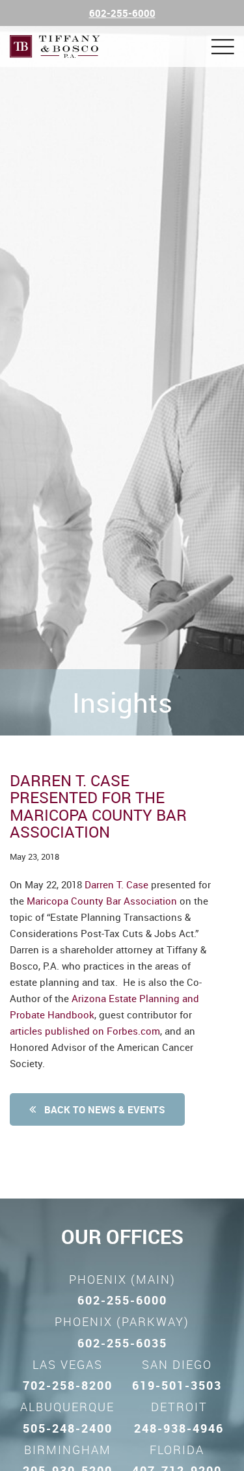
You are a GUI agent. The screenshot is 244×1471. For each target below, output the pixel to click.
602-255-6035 (122, 1343)
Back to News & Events (103, 1109)
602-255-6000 (122, 13)
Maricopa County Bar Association (102, 900)
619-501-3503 (177, 1385)
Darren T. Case (116, 884)
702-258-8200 (68, 1385)
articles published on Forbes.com (85, 1030)
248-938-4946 (179, 1428)
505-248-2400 (68, 1428)
